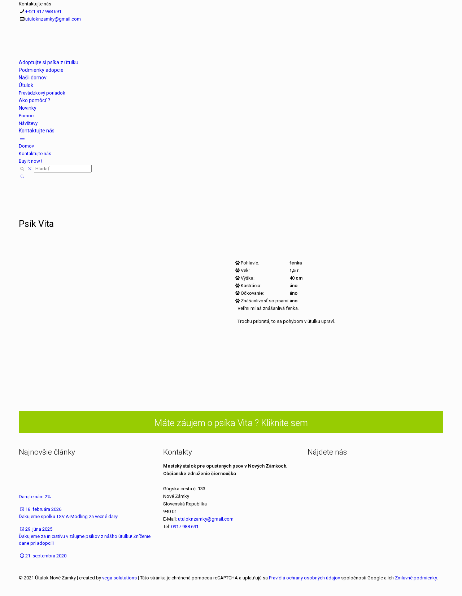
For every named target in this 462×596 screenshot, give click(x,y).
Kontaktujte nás (35, 153)
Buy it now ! (30, 161)
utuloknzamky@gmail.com (53, 19)
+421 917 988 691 (43, 11)
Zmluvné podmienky (416, 577)
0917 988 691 (185, 526)
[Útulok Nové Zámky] (19, 48)
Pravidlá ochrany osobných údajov (304, 577)
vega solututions (119, 577)
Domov (26, 146)
